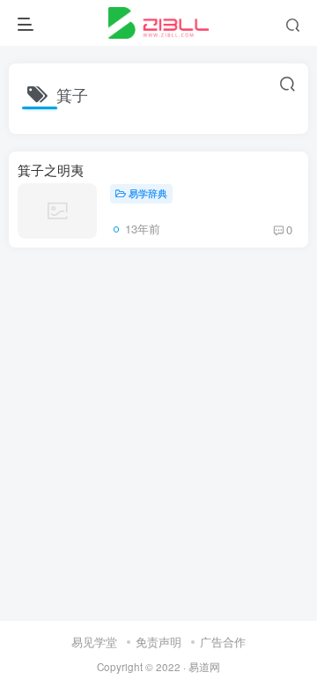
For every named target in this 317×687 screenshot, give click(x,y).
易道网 (204, 667)
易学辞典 (148, 193)
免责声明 (158, 641)
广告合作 (223, 641)
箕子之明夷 (51, 169)
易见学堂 (94, 641)
